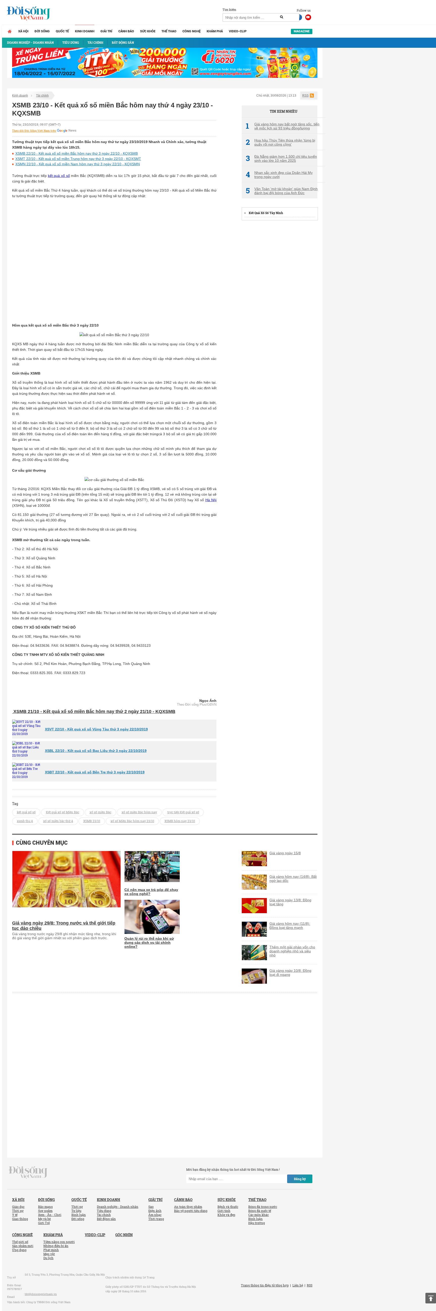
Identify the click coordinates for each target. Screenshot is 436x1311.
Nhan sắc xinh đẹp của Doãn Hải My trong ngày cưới (279, 175)
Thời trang (156, 1219)
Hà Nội (210, 500)
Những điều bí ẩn (55, 1246)
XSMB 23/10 (91, 821)
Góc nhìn (124, 1234)
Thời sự (17, 1211)
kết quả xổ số (59, 176)
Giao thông (20, 1219)
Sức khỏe (147, 31)
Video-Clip (238, 31)
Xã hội (23, 31)
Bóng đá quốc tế (259, 1211)
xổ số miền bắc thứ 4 (58, 821)
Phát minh (51, 1250)
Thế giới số (20, 1242)
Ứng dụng (19, 1250)
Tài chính (42, 95)
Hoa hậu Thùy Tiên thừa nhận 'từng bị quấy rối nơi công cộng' (280, 142)
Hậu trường (256, 1223)
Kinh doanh (84, 31)
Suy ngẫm (45, 1211)
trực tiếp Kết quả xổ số (183, 812)
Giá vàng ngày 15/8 (285, 853)
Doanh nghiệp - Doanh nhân (117, 1207)
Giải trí (106, 31)
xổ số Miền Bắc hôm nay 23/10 (132, 821)
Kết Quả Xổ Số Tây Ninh (266, 213)
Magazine (302, 31)
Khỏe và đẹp (226, 1215)
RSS (305, 95)
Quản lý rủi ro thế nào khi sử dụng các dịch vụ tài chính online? (149, 942)
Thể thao (168, 31)
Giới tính (223, 1211)
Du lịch (48, 1258)
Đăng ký (300, 1179)
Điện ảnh (154, 1211)
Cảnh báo (126, 31)
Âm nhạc (154, 1215)
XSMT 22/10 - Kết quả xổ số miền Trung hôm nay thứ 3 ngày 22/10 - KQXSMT (78, 159)
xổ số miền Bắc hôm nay (139, 812)
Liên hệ (297, 1285)
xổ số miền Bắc (100, 812)
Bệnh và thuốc (227, 1207)
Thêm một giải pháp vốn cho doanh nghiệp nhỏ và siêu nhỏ (292, 951)
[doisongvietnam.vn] (28, 1172)
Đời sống (42, 31)
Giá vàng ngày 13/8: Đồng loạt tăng (290, 902)
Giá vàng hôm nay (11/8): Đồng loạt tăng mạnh (289, 926)
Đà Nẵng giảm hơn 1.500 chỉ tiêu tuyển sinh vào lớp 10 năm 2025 (281, 158)
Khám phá (215, 31)
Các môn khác (258, 1215)
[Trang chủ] (9, 31)
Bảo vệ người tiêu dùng (190, 1211)
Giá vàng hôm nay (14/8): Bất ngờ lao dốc (293, 879)
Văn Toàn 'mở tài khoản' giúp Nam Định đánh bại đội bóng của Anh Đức (282, 191)
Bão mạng (45, 1207)
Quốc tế (62, 31)
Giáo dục (18, 1207)
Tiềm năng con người (59, 1242)
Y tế (14, 1215)
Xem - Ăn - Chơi (49, 1215)
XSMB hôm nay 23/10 (180, 821)
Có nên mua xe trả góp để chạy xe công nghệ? (151, 892)
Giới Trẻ (44, 1223)
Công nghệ (191, 31)
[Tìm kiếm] (282, 17)
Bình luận (78, 1215)
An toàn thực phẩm (188, 1207)
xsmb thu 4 (25, 821)
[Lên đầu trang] (430, 1298)
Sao (151, 1207)
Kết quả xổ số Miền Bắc (62, 812)
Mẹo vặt (49, 1254)
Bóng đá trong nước (262, 1207)
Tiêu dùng (104, 1211)
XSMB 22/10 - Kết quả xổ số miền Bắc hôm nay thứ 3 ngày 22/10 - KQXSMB (76, 153)
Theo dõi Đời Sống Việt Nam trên (34, 130)
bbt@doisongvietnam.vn (41, 1294)
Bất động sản (106, 1219)
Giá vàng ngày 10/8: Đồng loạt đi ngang (290, 973)
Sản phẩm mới (22, 1246)
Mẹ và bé (44, 1219)
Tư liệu (76, 1211)
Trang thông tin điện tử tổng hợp (265, 1285)
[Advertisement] (279, 301)
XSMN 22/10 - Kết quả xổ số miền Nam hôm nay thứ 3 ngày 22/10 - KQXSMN (77, 164)
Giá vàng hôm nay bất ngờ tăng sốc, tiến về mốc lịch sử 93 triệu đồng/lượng (282, 126)
